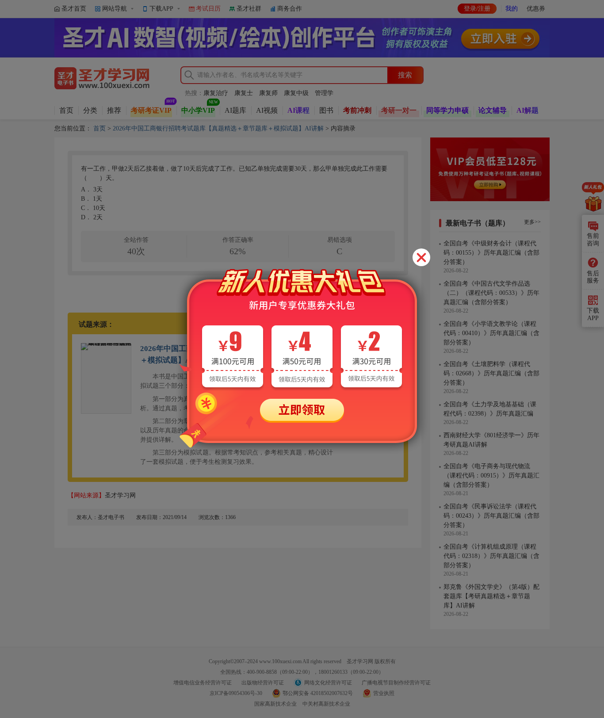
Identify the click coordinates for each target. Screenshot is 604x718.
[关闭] (421, 257)
